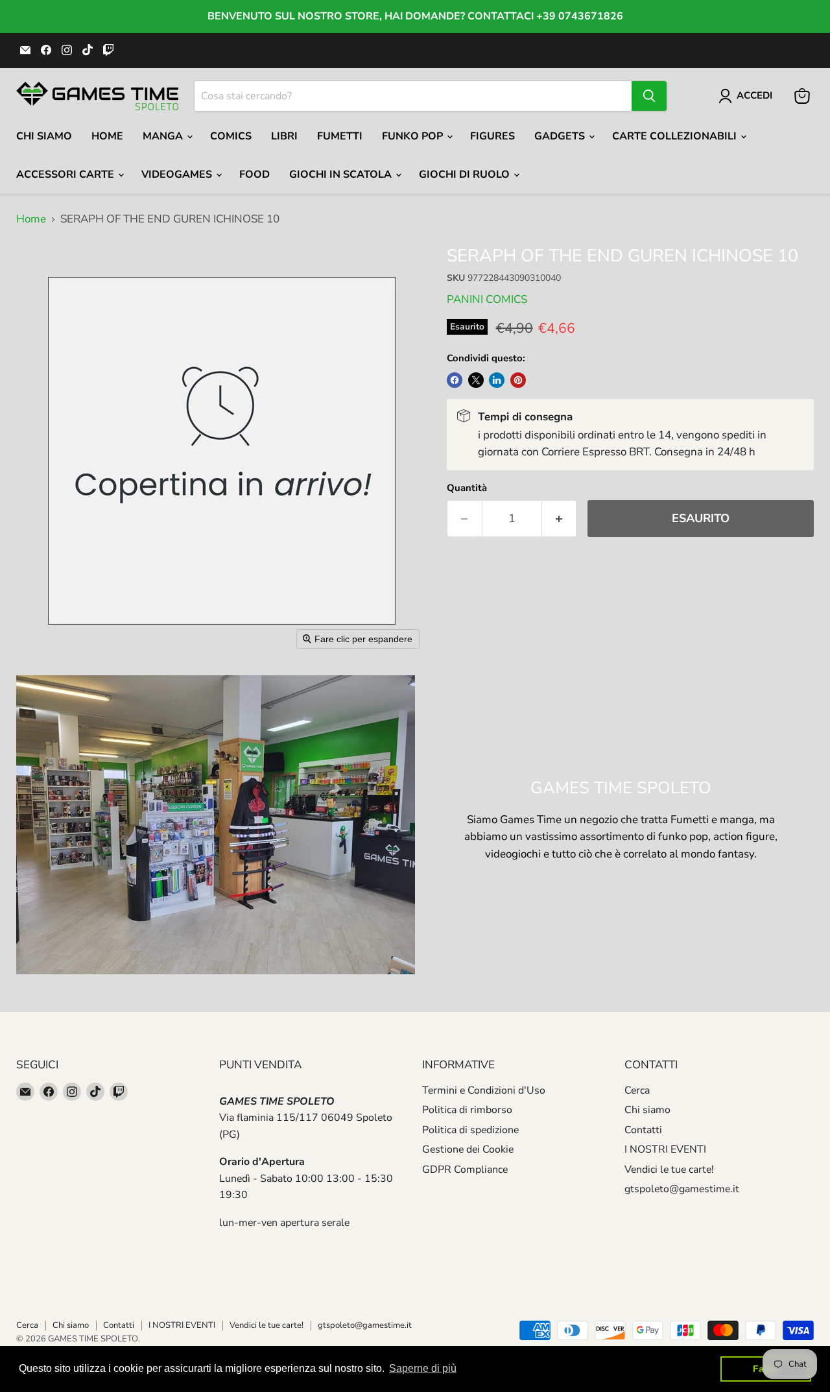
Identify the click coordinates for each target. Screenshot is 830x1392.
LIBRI (284, 136)
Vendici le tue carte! (669, 1169)
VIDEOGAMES (178, 174)
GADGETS (560, 136)
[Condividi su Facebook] (454, 380)
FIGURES (492, 136)
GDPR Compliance (465, 1169)
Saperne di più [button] (422, 1368)
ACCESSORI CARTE (66, 174)
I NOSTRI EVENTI (665, 1149)
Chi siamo (647, 1110)
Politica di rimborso (467, 1110)
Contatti (643, 1130)
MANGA (164, 136)
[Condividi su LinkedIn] (496, 380)
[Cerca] (649, 96)
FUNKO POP (413, 136)
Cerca (637, 1090)
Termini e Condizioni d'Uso (483, 1090)
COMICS (231, 136)
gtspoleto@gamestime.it (681, 1189)
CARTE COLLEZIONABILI (675, 136)
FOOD (254, 174)
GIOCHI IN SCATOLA (341, 174)
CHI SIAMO (44, 136)
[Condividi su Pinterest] (518, 380)
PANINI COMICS (487, 299)
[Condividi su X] (476, 380)
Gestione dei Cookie (468, 1149)
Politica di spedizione (470, 1130)
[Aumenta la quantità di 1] (559, 518)
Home (107, 136)
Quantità (467, 488)
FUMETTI (339, 136)
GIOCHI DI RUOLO (465, 174)
